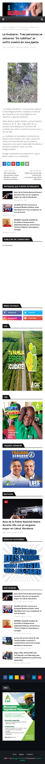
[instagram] (12, 318)
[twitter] (32, 312)
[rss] (17, 677)
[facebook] (12, 312)
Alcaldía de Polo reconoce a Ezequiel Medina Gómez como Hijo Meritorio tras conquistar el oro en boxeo (27, 208)
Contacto (29, 754)
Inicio (4, 27)
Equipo (21, 754)
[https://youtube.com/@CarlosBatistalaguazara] (28, 676)
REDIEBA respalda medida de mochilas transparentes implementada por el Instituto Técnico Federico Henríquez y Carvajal (27, 225)
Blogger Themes (18, 758)
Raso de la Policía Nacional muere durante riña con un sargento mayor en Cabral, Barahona (28, 194)
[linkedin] (34, 677)
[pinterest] (40, 677)
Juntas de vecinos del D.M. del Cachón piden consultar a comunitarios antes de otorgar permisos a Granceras (27, 641)
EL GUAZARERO (9, 47)
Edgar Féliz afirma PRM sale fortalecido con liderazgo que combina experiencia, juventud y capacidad (27, 656)
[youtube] (32, 318)
